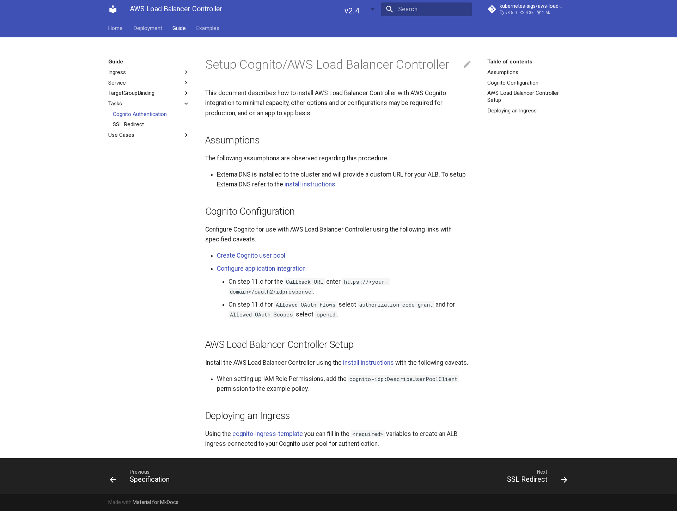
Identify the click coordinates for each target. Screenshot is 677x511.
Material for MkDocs (155, 502)
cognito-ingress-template (267, 433)
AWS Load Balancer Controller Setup (523, 96)
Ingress (117, 72)
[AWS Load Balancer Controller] (113, 9)
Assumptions (502, 72)
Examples (208, 28)
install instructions (310, 184)
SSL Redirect (128, 124)
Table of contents (509, 62)
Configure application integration (261, 268)
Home (115, 28)
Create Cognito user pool (251, 255)
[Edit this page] (467, 64)
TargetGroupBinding (131, 93)
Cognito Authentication (140, 114)
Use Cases (121, 134)
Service (117, 82)
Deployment (147, 28)
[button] (360, 9)
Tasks (115, 103)
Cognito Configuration (512, 82)
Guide (179, 28)
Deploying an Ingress (512, 110)
